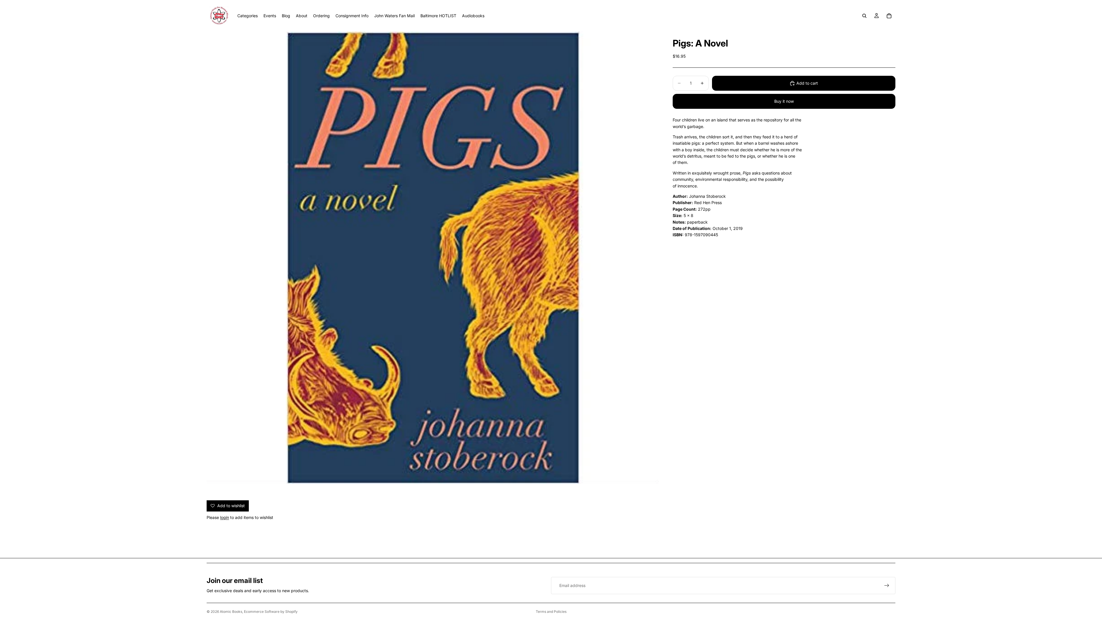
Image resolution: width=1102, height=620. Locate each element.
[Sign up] (887, 586)
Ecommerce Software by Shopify (271, 611)
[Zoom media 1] (433, 257)
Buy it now (784, 101)
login (224, 517)
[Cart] (889, 15)
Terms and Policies (551, 611)
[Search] (864, 15)
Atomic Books (231, 611)
